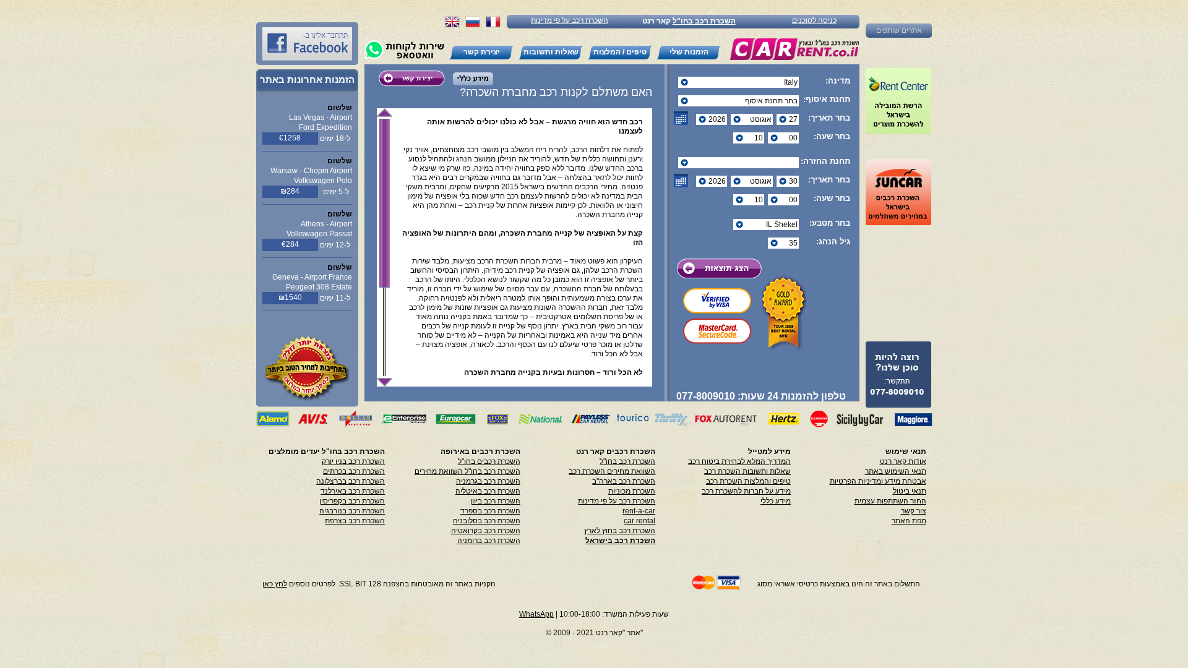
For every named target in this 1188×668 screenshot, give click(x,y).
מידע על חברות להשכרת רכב (746, 491)
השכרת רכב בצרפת (355, 520)
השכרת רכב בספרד (490, 511)
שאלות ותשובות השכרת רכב (747, 471)
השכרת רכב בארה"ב (623, 481)
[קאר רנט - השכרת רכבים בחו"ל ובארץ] (794, 49)
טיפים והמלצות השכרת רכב (748, 481)
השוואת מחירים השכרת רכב (612, 471)
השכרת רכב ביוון (495, 501)
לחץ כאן (274, 584)
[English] (452, 25)
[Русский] (472, 25)
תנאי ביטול (909, 491)
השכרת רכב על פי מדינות (569, 20)
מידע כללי (775, 501)
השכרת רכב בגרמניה (488, 481)
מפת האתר (909, 520)
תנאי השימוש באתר (895, 471)
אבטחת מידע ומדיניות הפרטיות (878, 481)
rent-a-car (638, 511)
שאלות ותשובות (551, 52)
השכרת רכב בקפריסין (352, 501)
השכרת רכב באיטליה (487, 491)
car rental (639, 520)
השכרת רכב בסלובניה (486, 520)
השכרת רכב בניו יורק (353, 461)
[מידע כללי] (470, 82)
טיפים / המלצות (620, 52)
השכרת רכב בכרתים (354, 471)
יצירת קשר (481, 52)
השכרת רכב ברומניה (488, 540)
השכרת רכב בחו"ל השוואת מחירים (467, 471)
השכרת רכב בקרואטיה (485, 530)
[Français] (493, 25)
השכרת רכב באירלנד (353, 491)
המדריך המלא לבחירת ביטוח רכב (739, 461)
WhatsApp (536, 614)
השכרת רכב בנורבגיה (352, 511)
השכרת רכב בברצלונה (350, 481)
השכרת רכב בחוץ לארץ (619, 530)
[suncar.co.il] (898, 192)
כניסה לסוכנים (814, 20)
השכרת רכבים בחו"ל (489, 461)
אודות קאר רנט (903, 461)
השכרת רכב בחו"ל (704, 21)
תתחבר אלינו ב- (325, 35)
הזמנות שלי (688, 52)
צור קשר (913, 511)
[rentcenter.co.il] (898, 101)
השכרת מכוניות (631, 491)
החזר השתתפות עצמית (890, 501)
